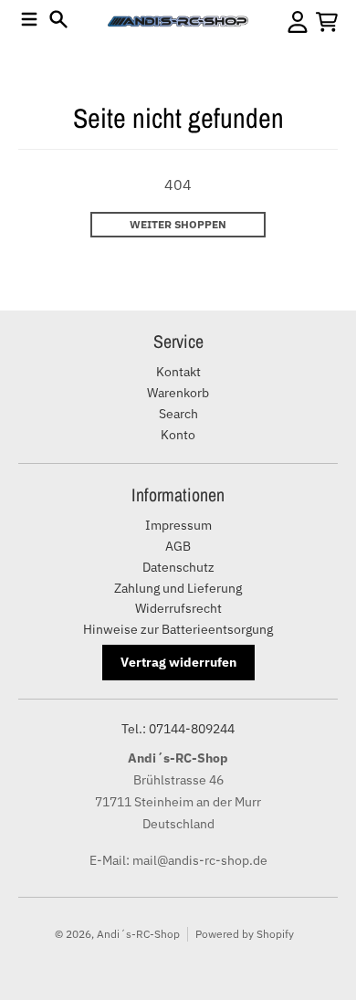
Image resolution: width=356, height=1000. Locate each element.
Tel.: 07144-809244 (178, 729)
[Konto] (298, 22)
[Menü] (29, 19)
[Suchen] (58, 19)
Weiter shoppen (178, 224)
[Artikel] (327, 22)
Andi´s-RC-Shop (138, 934)
